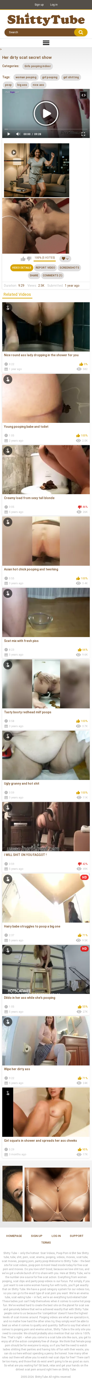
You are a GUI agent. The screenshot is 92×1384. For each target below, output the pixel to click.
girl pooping (50, 77)
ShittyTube (41, 1376)
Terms (46, 1242)
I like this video (23, 259)
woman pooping (26, 77)
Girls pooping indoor (38, 66)
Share (34, 275)
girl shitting (71, 77)
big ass (22, 84)
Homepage (14, 1236)
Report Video (45, 267)
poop (8, 84)
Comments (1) (52, 275)
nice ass (38, 84)
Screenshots (69, 267)
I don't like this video (29, 259)
